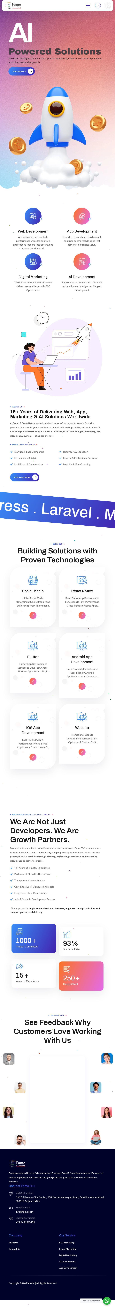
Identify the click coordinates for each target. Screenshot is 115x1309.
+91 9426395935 (25, 1217)
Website (82, 728)
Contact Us (14, 1244)
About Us (13, 1237)
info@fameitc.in (24, 1207)
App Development (68, 1263)
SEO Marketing (66, 1237)
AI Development (67, 1256)
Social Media (33, 591)
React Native (82, 591)
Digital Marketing (68, 1250)
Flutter (33, 657)
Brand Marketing (67, 1244)
